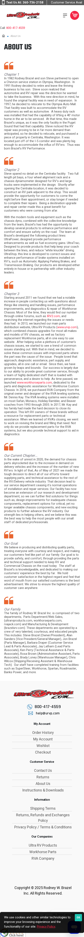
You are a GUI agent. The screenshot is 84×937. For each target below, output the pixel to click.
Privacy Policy (46, 926)
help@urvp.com (48, 713)
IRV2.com (53, 316)
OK (78, 917)
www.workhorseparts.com (34, 382)
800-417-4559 (15, 28)
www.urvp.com (67, 327)
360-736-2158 (33, 2)
